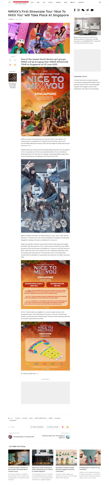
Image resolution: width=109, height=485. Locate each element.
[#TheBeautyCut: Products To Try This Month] (90, 458)
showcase (57, 418)
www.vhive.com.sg (88, 43)
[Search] (100, 2)
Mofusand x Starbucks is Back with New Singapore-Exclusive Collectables (65, 469)
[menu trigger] (10, 2)
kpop (31, 418)
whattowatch (13, 420)
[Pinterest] (10, 65)
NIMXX (50, 418)
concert (18, 418)
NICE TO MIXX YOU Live (40, 418)
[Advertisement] (45, 393)
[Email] (15, 65)
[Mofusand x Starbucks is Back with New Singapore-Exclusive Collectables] (66, 458)
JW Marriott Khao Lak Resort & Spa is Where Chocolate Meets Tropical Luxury (18, 469)
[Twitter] (15, 60)
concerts (25, 418)
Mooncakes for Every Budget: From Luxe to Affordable (13, 85)
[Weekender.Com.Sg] (21, 2)
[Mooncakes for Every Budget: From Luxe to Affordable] (12, 77)
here (37, 373)
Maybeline (11, 19)
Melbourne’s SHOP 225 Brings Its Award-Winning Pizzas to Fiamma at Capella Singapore (42, 469)
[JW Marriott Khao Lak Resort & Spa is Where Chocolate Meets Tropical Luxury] (19, 458)
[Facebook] (10, 60)
